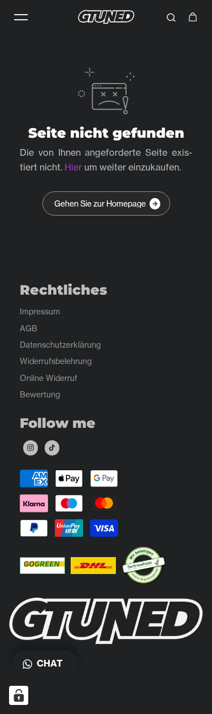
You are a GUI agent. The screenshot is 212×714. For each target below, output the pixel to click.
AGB (28, 328)
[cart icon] (193, 17)
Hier (73, 167)
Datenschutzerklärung (60, 344)
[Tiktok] (52, 447)
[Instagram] (30, 447)
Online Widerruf (48, 378)
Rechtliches (63, 290)
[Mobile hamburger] (20, 17)
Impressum (40, 311)
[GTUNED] (106, 16)
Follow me (58, 423)
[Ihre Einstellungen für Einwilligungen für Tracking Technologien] (18, 695)
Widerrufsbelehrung (56, 361)
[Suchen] (171, 17)
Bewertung (40, 394)
